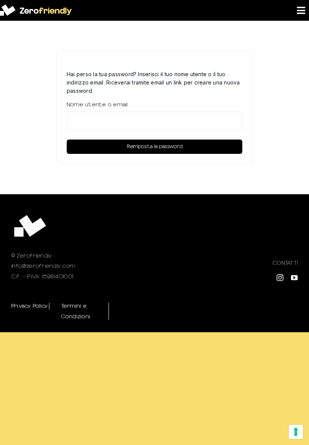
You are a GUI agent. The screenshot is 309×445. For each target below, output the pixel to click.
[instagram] (280, 277)
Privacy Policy (29, 306)
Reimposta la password (154, 146)
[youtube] (294, 277)
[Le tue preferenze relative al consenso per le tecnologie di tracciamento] (296, 432)
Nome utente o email (97, 104)
